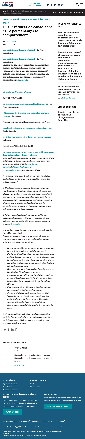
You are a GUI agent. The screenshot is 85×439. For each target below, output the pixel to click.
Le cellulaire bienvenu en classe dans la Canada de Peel (27, 128)
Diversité (34, 19)
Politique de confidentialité (54, 421)
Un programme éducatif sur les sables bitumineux (25, 104)
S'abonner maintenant (58, 406)
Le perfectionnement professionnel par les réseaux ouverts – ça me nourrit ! (69, 90)
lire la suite (23, 80)
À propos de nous (10, 383)
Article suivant (75, 12)
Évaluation (45, 19)
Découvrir (19, 365)
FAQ (32, 383)
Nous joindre (35, 386)
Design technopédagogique (16, 19)
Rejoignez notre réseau (35, 4)
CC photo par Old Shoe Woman (17, 92)
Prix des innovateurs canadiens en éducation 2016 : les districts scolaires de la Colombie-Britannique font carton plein (70, 39)
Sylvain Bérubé (68, 97)
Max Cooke (11, 41)
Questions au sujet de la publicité (16, 421)
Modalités (36, 421)
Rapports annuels (10, 389)
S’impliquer (7, 386)
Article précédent (61, 12)
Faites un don (12, 411)
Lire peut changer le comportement (19, 50)
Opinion (6, 22)
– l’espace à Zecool (28, 155)
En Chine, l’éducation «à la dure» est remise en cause (27, 137)
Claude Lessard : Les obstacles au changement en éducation (68, 116)
